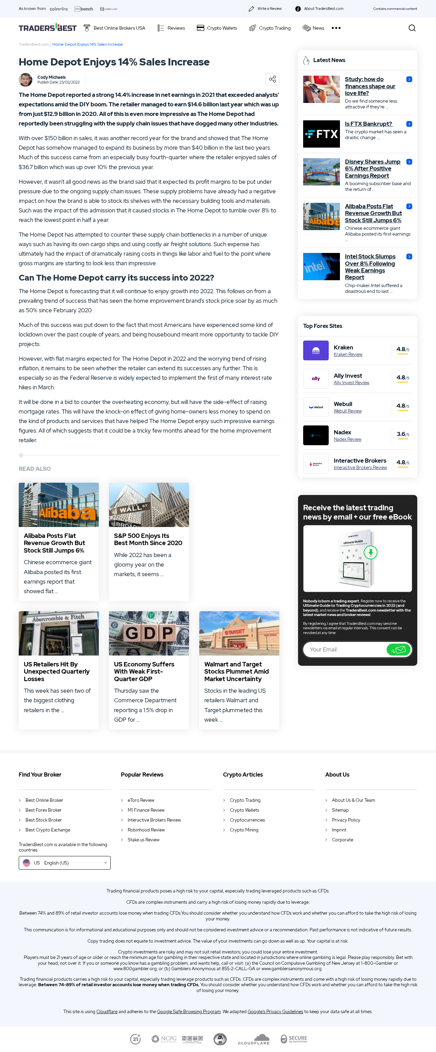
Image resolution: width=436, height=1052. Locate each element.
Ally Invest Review (351, 383)
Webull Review (348, 411)
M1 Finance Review (146, 810)
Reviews (176, 28)
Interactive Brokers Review (360, 467)
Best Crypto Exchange (48, 830)
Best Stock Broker (44, 820)
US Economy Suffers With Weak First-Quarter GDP (144, 672)
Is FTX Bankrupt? (369, 123)
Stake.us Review (143, 840)
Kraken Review (348, 354)
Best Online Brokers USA (119, 28)
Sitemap (340, 810)
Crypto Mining (244, 830)
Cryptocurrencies (247, 820)
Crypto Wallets (222, 28)
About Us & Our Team (353, 800)
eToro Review (141, 800)
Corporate (342, 840)
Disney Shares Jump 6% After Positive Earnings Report (373, 168)
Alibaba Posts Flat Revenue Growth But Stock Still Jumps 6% (54, 543)
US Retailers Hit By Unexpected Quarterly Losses (57, 672)
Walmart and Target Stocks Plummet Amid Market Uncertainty (236, 672)
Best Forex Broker (44, 810)
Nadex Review (347, 439)
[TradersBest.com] (48, 27)
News (318, 28)
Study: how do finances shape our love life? (370, 86)
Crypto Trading (275, 28)
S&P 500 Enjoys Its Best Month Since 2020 (148, 539)
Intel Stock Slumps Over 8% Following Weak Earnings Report (370, 267)
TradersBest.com (34, 44)
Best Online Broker (44, 800)
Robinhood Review (146, 830)
